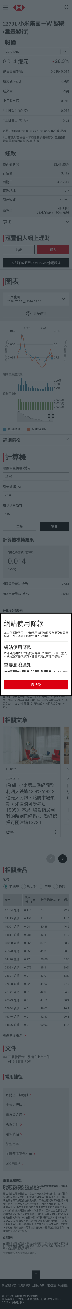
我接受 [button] (36, 685)
